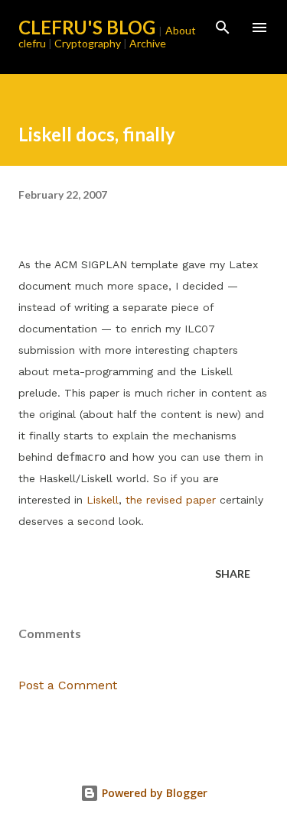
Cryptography (87, 43)
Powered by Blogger (153, 793)
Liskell (102, 500)
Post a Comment (67, 685)
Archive (147, 43)
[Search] (223, 27)
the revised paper (171, 500)
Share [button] (232, 573)
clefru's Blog (86, 27)
